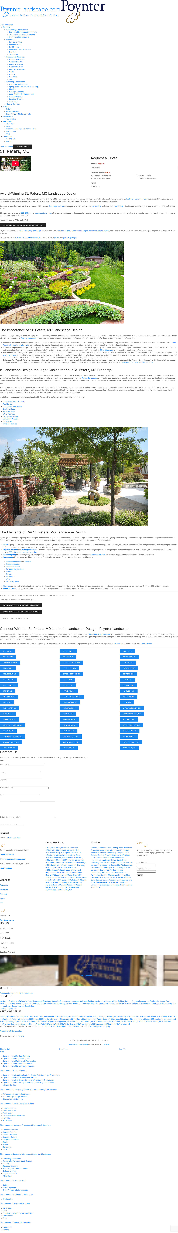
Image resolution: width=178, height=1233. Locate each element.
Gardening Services (98, 862)
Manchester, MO (9, 708)
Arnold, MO (127, 651)
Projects (6, 106)
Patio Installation (115, 872)
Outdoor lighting (9, 555)
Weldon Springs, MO (131, 742)
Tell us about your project (10, 817)
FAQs (8, 126)
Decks (11, 72)
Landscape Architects (79, 1001)
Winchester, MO (129, 748)
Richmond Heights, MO (132, 714)
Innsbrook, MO (9, 697)
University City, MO (70, 736)
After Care (13, 101)
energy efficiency (9, 355)
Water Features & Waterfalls (20, 49)
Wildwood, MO (68, 748)
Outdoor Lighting (16, 97)
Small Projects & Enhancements (21, 94)
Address (97, 163)
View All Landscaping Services (15, 618)
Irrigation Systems (16, 99)
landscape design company (137, 199)
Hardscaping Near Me (121, 867)
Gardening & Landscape (15, 82)
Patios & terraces (12, 564)
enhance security (98, 555)
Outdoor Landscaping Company (112, 853)
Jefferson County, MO (72, 697)
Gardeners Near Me (139, 1003)
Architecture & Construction (11, 1031)
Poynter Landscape (28, 338)
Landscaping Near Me (99, 872)
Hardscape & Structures (15, 57)
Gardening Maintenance (18, 84)
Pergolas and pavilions (15, 569)
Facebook (4, 885)
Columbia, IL (8, 668)
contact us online (30, 552)
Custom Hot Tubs (10, 424)
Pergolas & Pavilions (17, 69)
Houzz (2, 899)
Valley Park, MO (129, 736)
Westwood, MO (9, 748)
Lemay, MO (127, 702)
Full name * (4, 764)
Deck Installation (9, 409)
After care (7, 586)
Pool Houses (14, 47)
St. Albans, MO (128, 719)
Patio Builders (118, 1001)
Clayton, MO (128, 662)
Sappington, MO (9, 719)
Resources (26, 1204)
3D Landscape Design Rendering (22, 34)
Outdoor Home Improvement (20, 1003)
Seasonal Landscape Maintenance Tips (21, 129)
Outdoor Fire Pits (16, 62)
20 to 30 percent (106, 350)
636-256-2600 (27, 213)
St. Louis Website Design (55, 1026)
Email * (3, 772)
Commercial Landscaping (19, 37)
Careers (9, 141)
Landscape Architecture (102, 176)
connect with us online (144, 362)
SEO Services (74, 1026)
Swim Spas (13, 54)
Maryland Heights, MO (132, 708)
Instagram (4, 889)
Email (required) (143, 869)
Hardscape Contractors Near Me (119, 862)
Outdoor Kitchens (16, 67)
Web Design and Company (100, 1026)
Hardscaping (8, 557)
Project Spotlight (12, 111)
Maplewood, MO (69, 708)
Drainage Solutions (16, 92)
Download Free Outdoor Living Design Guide (21, 612)
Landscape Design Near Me (101, 870)
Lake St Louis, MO (70, 702)
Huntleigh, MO (128, 691)
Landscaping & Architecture (17, 30)
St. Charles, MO (69, 725)
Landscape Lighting (10, 416)
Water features (9, 588)
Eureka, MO (67, 679)
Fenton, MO (127, 679)
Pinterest (3, 894)
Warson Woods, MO (11, 742)
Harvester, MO (68, 691)
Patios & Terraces (16, 64)
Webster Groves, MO (71, 742)
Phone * (3, 780)
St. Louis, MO (8, 731)
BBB (1, 903)
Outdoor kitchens (13, 567)
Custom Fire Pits (117, 865)
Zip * (2, 795)
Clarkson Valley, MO (71, 662)
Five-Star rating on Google (30, 231)
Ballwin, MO (8, 657)
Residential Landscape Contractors (23, 32)
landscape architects (57, 206)
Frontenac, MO (9, 685)
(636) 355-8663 (6, 25)
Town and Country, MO (12, 736)
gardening (119, 206)
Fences (12, 74)
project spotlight (69, 238)
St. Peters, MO (68, 731)
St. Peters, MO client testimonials (27, 238)
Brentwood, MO (129, 657)
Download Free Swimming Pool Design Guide (21, 605)
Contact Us (7, 136)
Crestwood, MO (129, 668)
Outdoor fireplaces (13, 562)
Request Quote (22, 146)
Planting (12, 89)
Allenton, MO (68, 651)
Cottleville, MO (69, 668)
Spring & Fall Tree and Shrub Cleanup (23, 87)
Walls (11, 79)
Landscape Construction (12, 406)
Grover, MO (7, 691)
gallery (56, 238)
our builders (96, 206)
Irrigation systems (10, 550)
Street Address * (6, 787)
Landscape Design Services (14, 401)
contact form (147, 644)
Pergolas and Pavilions (121, 855)
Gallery (9, 109)
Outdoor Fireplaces (16, 59)
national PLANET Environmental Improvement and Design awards (83, 231)
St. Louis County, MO (131, 725)
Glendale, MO (128, 685)
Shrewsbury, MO (69, 719)
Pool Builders (11, 39)
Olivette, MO (68, 714)
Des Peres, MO (128, 674)
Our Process (11, 131)
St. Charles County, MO (12, 725)
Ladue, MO (7, 702)
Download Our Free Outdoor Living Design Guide (22, 225)
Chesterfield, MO (10, 662)
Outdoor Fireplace (105, 855)
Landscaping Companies (100, 865)
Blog (8, 134)
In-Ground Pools (15, 42)
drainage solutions (29, 550)
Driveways (13, 77)
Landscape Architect (11, 419)
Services (6, 27)
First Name (141, 862)
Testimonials (8, 116)
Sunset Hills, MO (129, 731)
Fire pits (28, 562)
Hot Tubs (12, 52)
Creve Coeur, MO (9, 674)
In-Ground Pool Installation (101, 858)
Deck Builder (118, 870)
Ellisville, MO (8, 679)
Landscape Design (109, 860)
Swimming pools (12, 581)
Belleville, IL (68, 657)
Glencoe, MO (68, 685)
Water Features (9, 414)
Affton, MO (7, 651)
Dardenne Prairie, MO (71, 674)
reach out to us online (43, 213)
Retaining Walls (9, 411)
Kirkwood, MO (128, 697)
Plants (5, 545)
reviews (21, 1036)
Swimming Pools (145, 176)
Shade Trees (121, 860)
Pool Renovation (15, 44)
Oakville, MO (8, 714)
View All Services (13, 104)
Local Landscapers (105, 867)
